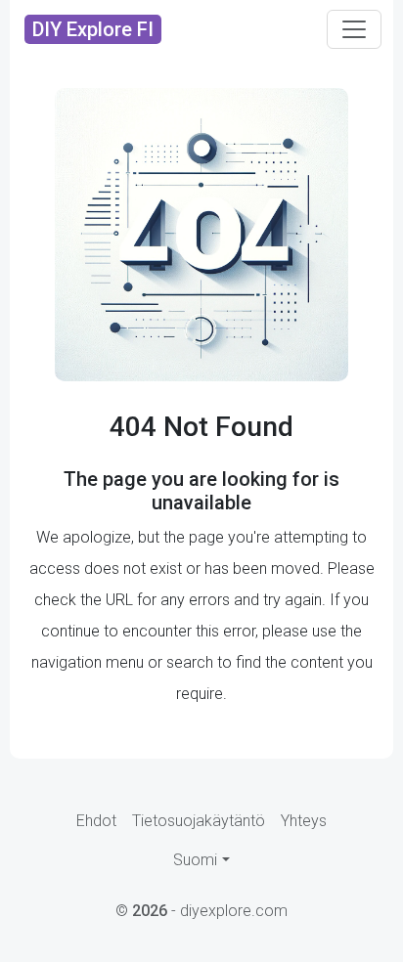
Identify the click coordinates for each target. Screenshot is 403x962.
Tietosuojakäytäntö (198, 820)
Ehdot (96, 820)
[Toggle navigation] (354, 29)
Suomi (195, 860)
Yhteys (304, 820)
